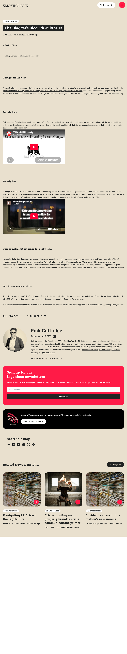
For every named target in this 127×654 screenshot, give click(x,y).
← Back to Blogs (10, 45)
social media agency (101, 341)
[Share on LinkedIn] (35, 315)
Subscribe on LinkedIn (33, 421)
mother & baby (105, 350)
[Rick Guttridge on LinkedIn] (54, 336)
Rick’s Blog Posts (39, 358)
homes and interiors (90, 350)
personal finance (48, 353)
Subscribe (63, 397)
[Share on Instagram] (38, 315)
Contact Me (56, 358)
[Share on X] (42, 315)
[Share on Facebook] (31, 315)
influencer (85, 341)
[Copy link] (28, 315)
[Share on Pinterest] (45, 315)
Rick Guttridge (46, 330)
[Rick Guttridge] (15, 340)
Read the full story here (73, 299)
